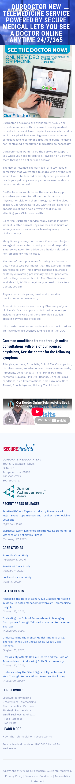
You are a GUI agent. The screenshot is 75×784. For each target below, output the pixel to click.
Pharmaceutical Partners (19, 706)
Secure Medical (36, 770)
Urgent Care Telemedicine (19, 702)
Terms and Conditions (38, 776)
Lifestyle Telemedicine (17, 697)
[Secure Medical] (25, 9)
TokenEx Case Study (15, 555)
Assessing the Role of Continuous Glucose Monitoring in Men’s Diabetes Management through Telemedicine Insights (37, 603)
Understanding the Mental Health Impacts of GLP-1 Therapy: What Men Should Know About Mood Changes (35, 642)
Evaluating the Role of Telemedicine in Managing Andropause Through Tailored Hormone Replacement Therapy (37, 622)
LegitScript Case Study (17, 577)
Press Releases (12, 718)
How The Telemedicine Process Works (27, 736)
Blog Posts (9, 723)
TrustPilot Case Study (16, 566)
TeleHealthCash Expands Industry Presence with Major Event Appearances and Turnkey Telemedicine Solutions (36, 515)
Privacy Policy (14, 776)
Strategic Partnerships (17, 710)
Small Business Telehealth (19, 714)
